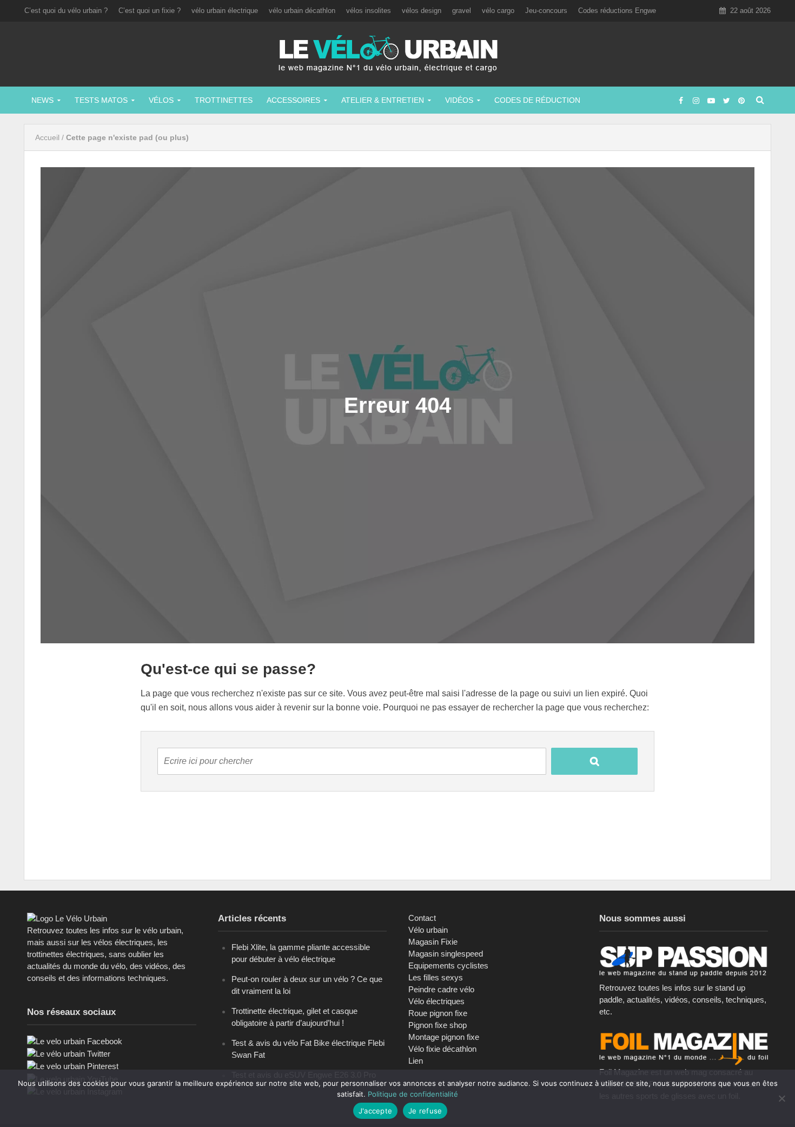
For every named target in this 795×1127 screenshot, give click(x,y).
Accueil (47, 137)
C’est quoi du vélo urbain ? (66, 10)
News (42, 100)
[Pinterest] (72, 1065)
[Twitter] (68, 1053)
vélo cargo (498, 10)
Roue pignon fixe (437, 1013)
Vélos (161, 100)
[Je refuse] (781, 1098)
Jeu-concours (546, 10)
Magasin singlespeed (445, 953)
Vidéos (459, 100)
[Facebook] (74, 1040)
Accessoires (293, 100)
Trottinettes (224, 100)
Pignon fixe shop (437, 1025)
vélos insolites (368, 10)
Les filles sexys (435, 977)
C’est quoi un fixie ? (149, 10)
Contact (422, 917)
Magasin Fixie (433, 941)
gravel (461, 10)
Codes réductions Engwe (617, 10)
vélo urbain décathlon (302, 10)
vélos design (421, 10)
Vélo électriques (436, 1001)
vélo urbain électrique (224, 10)
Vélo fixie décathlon (442, 1048)
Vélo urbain (428, 929)
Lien (415, 1060)
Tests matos (101, 100)
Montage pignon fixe (443, 1037)
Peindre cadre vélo (441, 989)
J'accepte (375, 1110)
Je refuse (425, 1110)
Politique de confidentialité (413, 1094)
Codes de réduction (537, 100)
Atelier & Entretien (382, 100)
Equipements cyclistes (448, 965)
